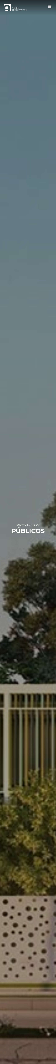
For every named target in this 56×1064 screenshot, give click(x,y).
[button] (49, 6)
